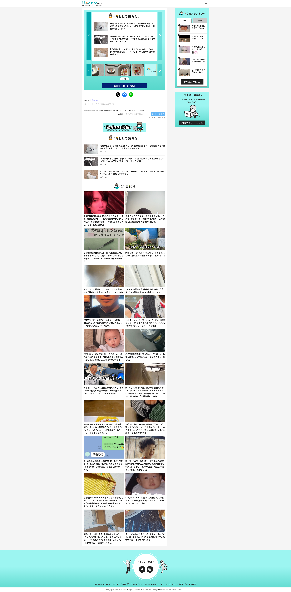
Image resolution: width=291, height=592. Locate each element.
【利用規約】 (125, 584)
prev (89, 36)
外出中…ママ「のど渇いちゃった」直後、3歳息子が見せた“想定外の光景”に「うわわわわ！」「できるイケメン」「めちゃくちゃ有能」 (145, 323)
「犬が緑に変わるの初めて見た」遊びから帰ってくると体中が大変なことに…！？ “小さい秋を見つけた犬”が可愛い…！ (132, 52)
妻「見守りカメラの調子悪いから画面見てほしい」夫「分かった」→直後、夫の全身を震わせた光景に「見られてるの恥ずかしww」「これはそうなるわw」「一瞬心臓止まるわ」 (145, 392)
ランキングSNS (136, 584)
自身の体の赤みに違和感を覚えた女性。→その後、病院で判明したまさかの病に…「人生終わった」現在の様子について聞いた (145, 219)
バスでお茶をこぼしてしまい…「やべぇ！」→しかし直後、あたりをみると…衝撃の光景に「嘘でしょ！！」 (145, 356)
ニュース (184, 20)
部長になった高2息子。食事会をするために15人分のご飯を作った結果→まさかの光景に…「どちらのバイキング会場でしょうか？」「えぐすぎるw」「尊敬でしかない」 (102, 538)
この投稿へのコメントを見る (124, 86)
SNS (200, 20)
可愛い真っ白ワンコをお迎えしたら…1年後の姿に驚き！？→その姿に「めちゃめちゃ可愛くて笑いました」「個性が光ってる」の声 (132, 26)
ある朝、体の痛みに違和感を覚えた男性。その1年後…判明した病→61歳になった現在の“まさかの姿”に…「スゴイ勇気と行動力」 (104, 390)
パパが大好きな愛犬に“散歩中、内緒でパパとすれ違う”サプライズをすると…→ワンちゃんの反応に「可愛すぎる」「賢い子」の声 (132, 39)
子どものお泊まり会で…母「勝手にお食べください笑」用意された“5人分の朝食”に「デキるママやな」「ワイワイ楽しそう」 (145, 537)
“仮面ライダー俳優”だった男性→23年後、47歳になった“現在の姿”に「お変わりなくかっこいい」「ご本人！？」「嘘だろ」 (103, 323)
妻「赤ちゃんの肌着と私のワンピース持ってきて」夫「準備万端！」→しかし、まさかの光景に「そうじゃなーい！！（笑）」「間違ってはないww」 (103, 465)
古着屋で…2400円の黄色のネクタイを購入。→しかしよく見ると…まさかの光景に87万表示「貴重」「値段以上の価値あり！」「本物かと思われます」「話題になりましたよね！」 (103, 502)
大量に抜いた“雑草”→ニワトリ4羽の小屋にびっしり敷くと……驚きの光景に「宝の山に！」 (145, 254)
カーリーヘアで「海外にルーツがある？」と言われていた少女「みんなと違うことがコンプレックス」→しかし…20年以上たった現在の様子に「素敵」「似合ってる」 (145, 465)
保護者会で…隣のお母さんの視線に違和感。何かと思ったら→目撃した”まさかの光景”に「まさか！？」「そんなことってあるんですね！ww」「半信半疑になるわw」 (103, 428)
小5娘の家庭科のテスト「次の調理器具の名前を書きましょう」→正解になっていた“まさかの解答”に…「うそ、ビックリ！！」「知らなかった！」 (104, 257)
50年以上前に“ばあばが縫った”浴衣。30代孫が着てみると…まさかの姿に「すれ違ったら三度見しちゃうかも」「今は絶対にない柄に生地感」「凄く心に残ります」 (145, 428)
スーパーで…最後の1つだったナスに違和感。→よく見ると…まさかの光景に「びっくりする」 (103, 291)
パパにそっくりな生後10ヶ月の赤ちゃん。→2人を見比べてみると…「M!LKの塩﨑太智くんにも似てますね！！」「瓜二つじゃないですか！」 (103, 356)
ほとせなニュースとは (102, 584)
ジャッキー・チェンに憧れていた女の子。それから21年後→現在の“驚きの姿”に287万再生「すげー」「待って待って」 (144, 500)
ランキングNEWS (150, 584)
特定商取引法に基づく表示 (187, 584)
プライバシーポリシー (167, 584)
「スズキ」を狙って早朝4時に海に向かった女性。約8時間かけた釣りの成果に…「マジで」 (144, 291)
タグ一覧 (115, 584)
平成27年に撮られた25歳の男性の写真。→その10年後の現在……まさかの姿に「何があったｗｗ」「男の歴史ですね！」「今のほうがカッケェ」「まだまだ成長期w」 (104, 220)
